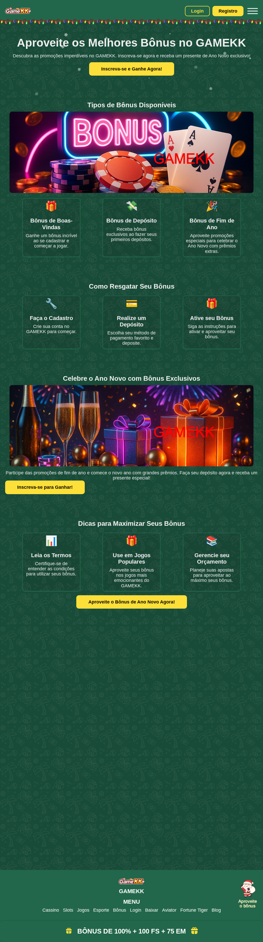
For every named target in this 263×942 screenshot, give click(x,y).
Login (197, 11)
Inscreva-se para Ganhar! (45, 487)
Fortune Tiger (194, 910)
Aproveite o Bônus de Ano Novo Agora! (131, 602)
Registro (228, 11)
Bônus (119, 910)
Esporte (101, 910)
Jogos (83, 910)
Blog (216, 910)
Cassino (50, 910)
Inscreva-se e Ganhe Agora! (131, 69)
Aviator (169, 910)
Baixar (151, 910)
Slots (68, 910)
